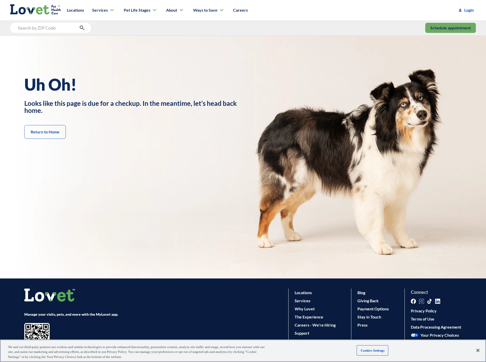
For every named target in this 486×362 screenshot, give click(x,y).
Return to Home (45, 131)
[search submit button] (82, 28)
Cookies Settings (372, 350)
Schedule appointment (450, 27)
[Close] (477, 350)
